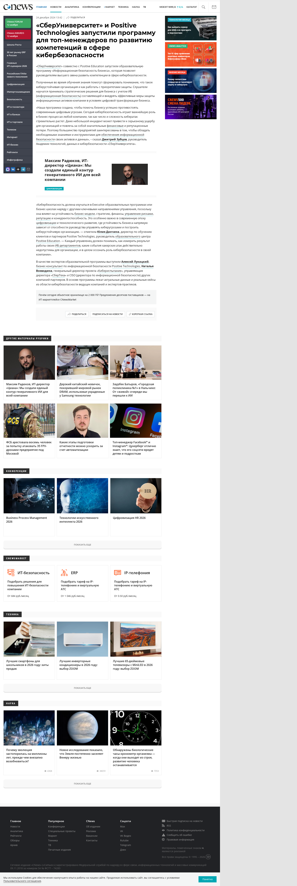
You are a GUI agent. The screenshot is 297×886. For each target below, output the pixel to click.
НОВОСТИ (55, 7)
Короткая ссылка (142, 314)
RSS (169, 825)
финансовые (115, 126)
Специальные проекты (61, 831)
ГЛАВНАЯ (41, 7)
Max (122, 826)
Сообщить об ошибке (179, 835)
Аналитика (72, 7)
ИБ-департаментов (67, 245)
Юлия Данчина (108, 232)
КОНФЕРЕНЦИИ (91, 7)
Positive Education (48, 241)
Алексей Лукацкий (135, 262)
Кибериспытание (109, 271)
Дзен (123, 849)
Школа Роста (14, 44)
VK (121, 831)
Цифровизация (15, 84)
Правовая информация (180, 839)
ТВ (144, 7)
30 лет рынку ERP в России (16, 54)
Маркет (52, 835)
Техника (53, 840)
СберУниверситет (49, 66)
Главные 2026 (17, 64)
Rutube (124, 840)
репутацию (43, 218)
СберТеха (58, 275)
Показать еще (82, 544)
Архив (14, 845)
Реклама (91, 831)
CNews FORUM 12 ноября (15, 23)
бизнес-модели (84, 214)
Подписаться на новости (107, 314)
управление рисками (139, 214)
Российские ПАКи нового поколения (17, 75)
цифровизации (46, 223)
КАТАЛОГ (191, 7)
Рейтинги (12, 152)
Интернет (12, 137)
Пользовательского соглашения (22, 881)
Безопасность (14, 99)
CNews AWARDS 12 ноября (15, 34)
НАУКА (136, 7)
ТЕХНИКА (123, 7)
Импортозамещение (18, 91)
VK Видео (125, 835)
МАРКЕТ (110, 7)
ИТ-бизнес (12, 144)
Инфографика (15, 159)
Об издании (93, 826)
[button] (203, 7)
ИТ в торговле (15, 122)
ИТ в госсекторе (15, 106)
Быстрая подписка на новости (185, 821)
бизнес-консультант (49, 266)
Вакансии (91, 835)
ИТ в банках (13, 114)
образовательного (127, 236)
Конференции (56, 826)
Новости (15, 826)
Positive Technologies (126, 266)
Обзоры (15, 840)
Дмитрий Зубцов (114, 139)
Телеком (11, 129)
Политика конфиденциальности (186, 830)
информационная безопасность (58, 96)
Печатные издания (59, 849)
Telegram (125, 845)
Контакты (91, 840)
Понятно (207, 879)
